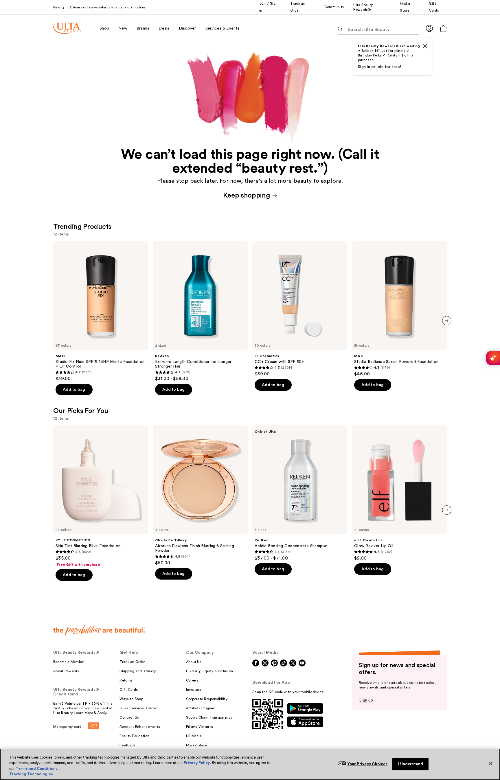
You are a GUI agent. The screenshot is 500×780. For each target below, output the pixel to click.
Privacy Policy (197, 763)
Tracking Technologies (31, 774)
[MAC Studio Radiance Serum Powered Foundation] (399, 309)
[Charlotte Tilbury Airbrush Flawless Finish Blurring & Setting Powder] (200, 495)
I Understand (410, 764)
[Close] (490, 763)
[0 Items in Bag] (443, 28)
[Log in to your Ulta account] (429, 28)
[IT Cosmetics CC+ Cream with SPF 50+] (299, 309)
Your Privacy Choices (368, 764)
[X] (424, 46)
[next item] (446, 320)
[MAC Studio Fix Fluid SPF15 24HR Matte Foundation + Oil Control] (100, 311)
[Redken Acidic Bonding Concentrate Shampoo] (299, 493)
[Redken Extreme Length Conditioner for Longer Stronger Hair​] (200, 311)
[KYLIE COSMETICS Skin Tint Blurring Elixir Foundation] (100, 496)
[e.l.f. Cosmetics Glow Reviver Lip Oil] (399, 493)
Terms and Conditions (37, 768)
